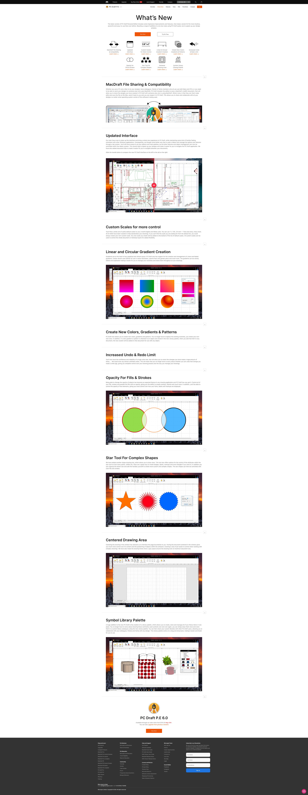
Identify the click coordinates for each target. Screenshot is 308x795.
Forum (121, 770)
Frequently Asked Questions (127, 773)
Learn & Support (150, 2)
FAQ (179, 6)
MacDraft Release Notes (148, 756)
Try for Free (165, 34)
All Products (101, 745)
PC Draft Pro (101, 770)
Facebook (166, 767)
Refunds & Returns (146, 771)
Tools (174, 6)
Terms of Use (145, 769)
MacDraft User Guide (147, 749)
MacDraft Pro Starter (103, 756)
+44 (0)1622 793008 (121, 785)
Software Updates (146, 747)
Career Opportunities (169, 749)
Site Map (166, 758)
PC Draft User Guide (147, 752)
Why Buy (100, 776)
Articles (122, 766)
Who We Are (167, 745)
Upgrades (124, 2)
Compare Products (102, 749)
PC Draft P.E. (101, 772)
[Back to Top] (204, 76)
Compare (192, 6)
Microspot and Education (126, 753)
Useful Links (167, 752)
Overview (152, 6)
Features (168, 6)
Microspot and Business (126, 745)
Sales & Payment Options (148, 778)
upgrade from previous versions (158, 724)
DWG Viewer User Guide (148, 754)
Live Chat (166, 756)
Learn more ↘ (113, 54)
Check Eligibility (124, 755)
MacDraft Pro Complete (103, 758)
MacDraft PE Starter (103, 765)
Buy (200, 6)
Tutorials (161, 2)
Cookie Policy (145, 764)
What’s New (160, 6)
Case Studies (123, 768)
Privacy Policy (145, 767)
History (166, 747)
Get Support (145, 745)
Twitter (166, 771)
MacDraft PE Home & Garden (105, 763)
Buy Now (142, 34)
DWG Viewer (101, 774)
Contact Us (167, 754)
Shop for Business (124, 747)
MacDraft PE (101, 761)
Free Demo (185, 6)
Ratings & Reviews (124, 775)
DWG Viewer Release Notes (149, 758)
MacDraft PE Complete (103, 767)
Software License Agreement (149, 773)
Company (170, 2)
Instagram (166, 769)
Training (100, 779)
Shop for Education (124, 758)
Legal (165, 761)
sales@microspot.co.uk (106, 785)
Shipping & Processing (147, 776)
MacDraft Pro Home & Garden (105, 754)
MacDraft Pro (101, 752)
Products (115, 2)
